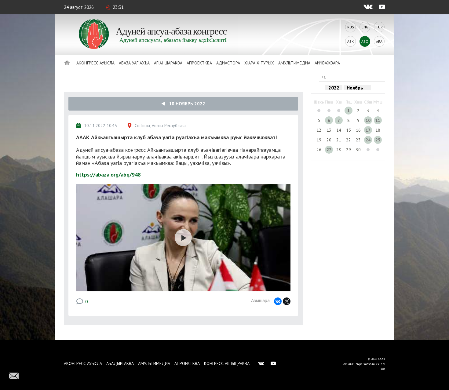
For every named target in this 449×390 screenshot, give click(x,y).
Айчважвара (327, 63)
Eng (365, 27)
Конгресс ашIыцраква (227, 363)
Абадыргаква (120, 363)
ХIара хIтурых (259, 63)
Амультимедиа (294, 63)
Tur (379, 27)
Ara (379, 41)
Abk (350, 41)
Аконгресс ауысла (95, 63)
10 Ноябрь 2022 (185, 104)
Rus (350, 27)
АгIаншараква (168, 63)
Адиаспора (228, 63)
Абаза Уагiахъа (134, 63)
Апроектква (199, 63)
